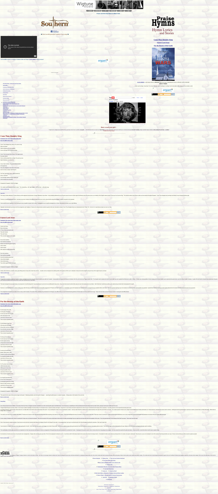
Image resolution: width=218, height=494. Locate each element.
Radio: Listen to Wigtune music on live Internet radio (109, 462)
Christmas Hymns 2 (106, 486)
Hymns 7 (114, 489)
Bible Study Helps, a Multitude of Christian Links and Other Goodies (15, 113)
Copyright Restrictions (7, 109)
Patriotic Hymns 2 (111, 484)
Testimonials (5, 106)
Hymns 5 (109, 489)
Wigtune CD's (5, 104)
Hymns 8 (117, 489)
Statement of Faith (6, 116)
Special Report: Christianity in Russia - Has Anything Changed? (14, 117)
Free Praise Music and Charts (109, 460)
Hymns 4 (106, 489)
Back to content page (5, 189)
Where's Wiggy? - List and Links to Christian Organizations (13, 114)
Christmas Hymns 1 (100, 486)
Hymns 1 (97, 489)
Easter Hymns (109, 487)
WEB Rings (5, 118)
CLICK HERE (32, 59)
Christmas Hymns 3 (111, 486)
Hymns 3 (103, 489)
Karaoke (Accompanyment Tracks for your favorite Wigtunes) (14, 105)
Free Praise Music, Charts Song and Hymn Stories (12, 83)
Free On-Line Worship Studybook (9, 102)
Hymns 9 (120, 489)
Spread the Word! (113, 470)
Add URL (5, 115)
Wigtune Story (5, 108)
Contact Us (5, 110)
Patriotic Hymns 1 (106, 484)
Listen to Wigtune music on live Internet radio (11, 103)
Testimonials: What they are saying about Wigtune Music (109, 466)
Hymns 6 (112, 489)
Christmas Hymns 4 (117, 486)
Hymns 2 (100, 489)
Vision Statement (6, 107)
